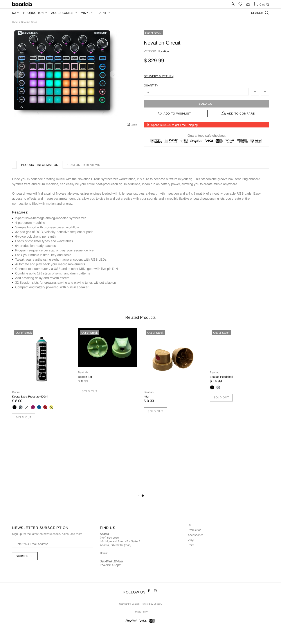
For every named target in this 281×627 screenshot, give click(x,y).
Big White (27, 407)
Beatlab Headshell (221, 376)
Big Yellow (51, 407)
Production (194, 530)
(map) (127, 545)
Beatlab (22, 4)
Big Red (45, 407)
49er (146, 396)
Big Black (14, 407)
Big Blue (39, 407)
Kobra (16, 392)
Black (212, 387)
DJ (189, 525)
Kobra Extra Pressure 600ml (30, 396)
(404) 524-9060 (109, 537)
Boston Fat (85, 376)
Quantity (151, 85)
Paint (191, 545)
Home (15, 22)
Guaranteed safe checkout (206, 135)
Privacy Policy (141, 612)
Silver (218, 387)
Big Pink (33, 407)
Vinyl (191, 540)
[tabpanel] (42, 380)
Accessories (196, 535)
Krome (21, 407)
